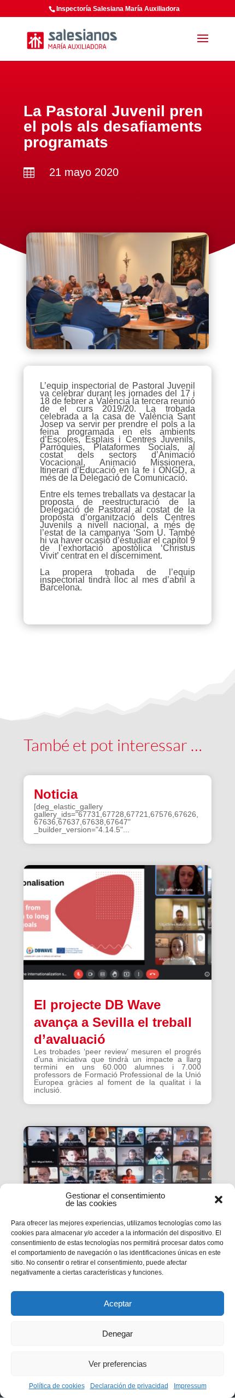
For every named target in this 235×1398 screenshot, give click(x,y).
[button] (218, 1199)
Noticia (56, 794)
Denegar (117, 1333)
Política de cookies (57, 1386)
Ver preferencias (118, 1363)
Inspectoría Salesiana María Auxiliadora (118, 9)
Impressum (190, 1386)
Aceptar (118, 1303)
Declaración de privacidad (129, 1386)
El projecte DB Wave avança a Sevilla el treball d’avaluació (113, 1021)
